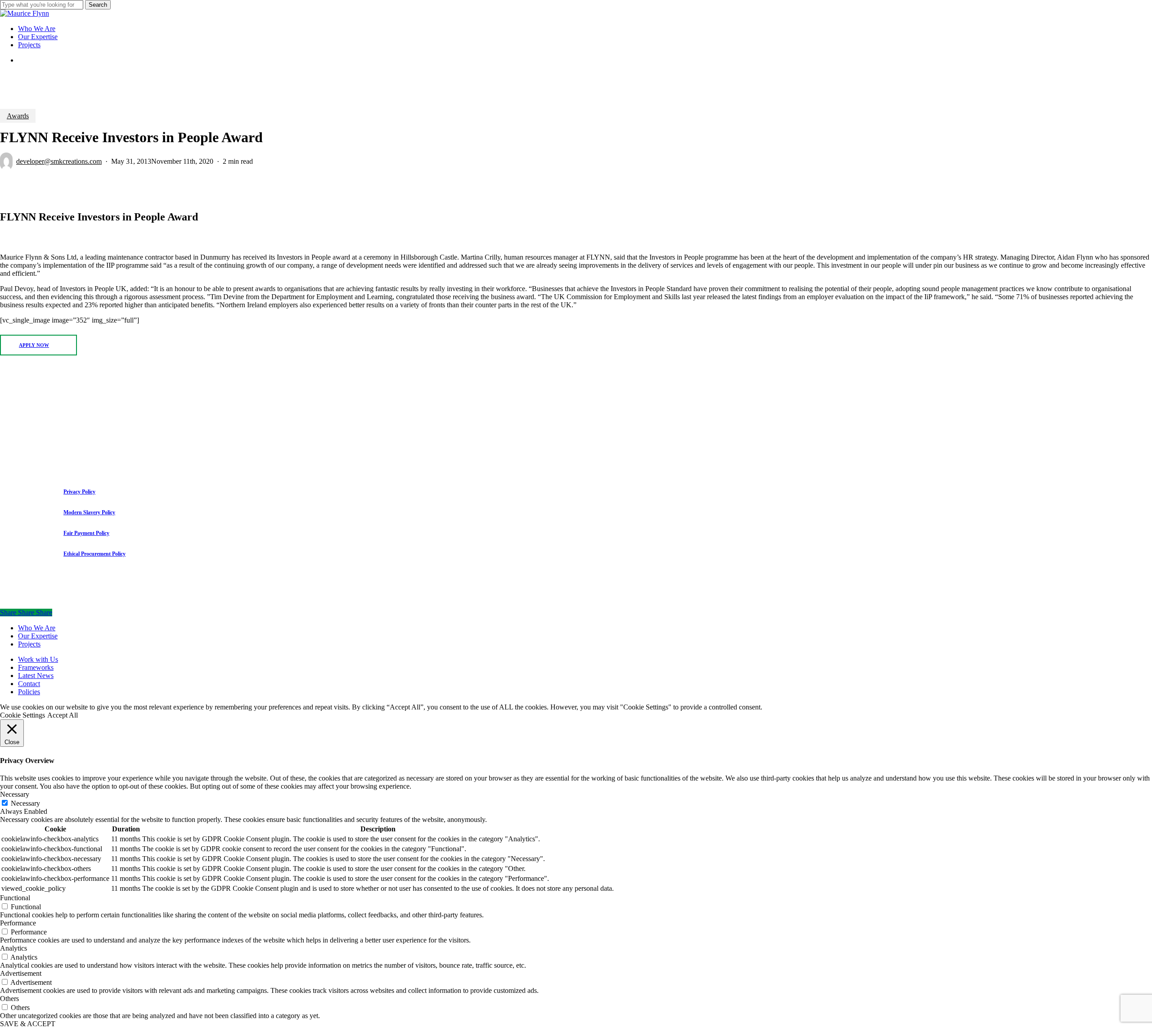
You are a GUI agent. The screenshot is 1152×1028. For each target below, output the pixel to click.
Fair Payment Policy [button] (86, 533)
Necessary (25, 803)
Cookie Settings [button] (22, 715)
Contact (29, 683)
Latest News (36, 675)
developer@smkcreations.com (59, 161)
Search (98, 4)
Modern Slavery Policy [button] (89, 512)
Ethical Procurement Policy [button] (94, 554)
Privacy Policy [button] (79, 492)
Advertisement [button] (20, 973)
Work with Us (38, 659)
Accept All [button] (62, 715)
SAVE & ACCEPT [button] (27, 1024)
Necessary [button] (14, 794)
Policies (29, 692)
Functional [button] (15, 898)
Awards (18, 116)
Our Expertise (38, 636)
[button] (38, 345)
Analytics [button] (13, 948)
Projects (29, 644)
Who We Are (36, 628)
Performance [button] (18, 923)
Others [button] (9, 998)
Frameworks (36, 667)
